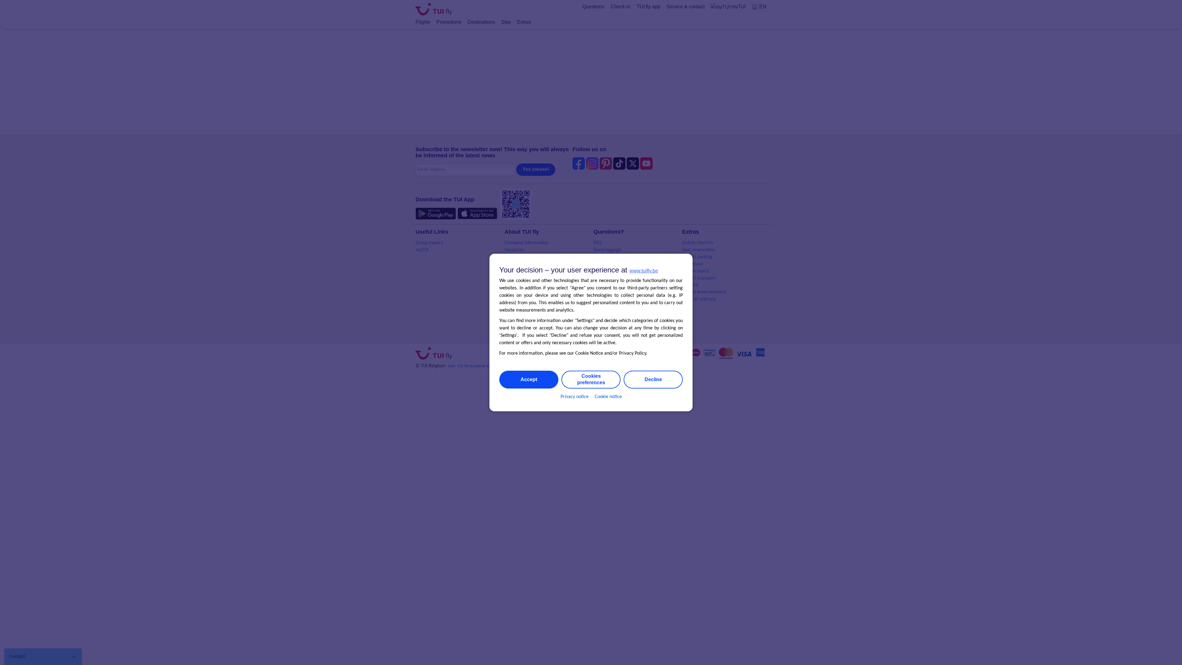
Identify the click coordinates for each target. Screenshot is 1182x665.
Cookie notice (608, 396)
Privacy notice (575, 396)
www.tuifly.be (643, 270)
